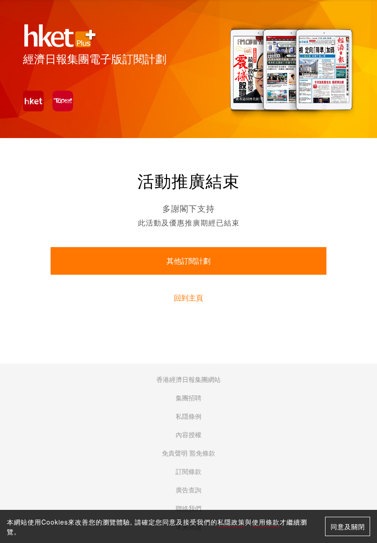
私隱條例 (188, 416)
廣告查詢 (188, 490)
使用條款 (266, 521)
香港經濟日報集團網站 (188, 379)
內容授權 (188, 435)
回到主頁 (188, 298)
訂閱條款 (188, 471)
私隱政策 (231, 521)
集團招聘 (188, 398)
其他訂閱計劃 (188, 261)
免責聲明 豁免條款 (188, 453)
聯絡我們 (188, 508)
